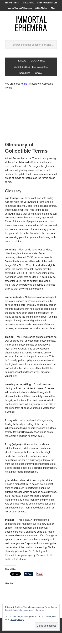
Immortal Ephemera (31, 23)
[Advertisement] (31, 116)
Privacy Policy (17, 619)
